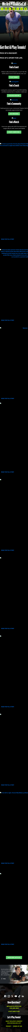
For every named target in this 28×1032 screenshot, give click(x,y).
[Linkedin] (25, 9)
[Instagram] (2, 9)
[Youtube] (13, 9)
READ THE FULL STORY (7, 239)
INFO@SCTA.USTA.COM (14, 1006)
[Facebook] (6, 9)
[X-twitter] (10, 9)
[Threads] (17, 9)
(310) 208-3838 (14, 1008)
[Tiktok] (21, 9)
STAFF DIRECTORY (14, 1011)
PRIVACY (9, 1026)
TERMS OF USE (17, 1026)
